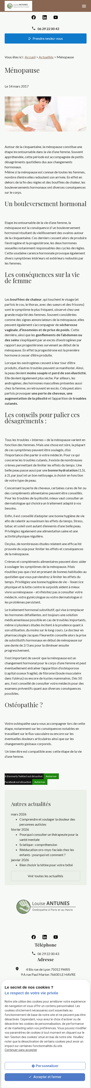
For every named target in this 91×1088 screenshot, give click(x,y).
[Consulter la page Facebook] (33, 17)
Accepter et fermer (47, 1077)
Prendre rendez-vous (47, 38)
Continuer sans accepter (21, 1050)
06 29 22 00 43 (48, 29)
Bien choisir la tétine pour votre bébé (46, 865)
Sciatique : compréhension (38, 845)
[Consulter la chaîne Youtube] (55, 17)
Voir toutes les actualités (45, 876)
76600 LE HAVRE (48, 974)
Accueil (30, 57)
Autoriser (51, 776)
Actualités (46, 57)
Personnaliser (47, 1066)
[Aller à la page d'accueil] (18, 6)
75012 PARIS (48, 969)
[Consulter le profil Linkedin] (44, 17)
